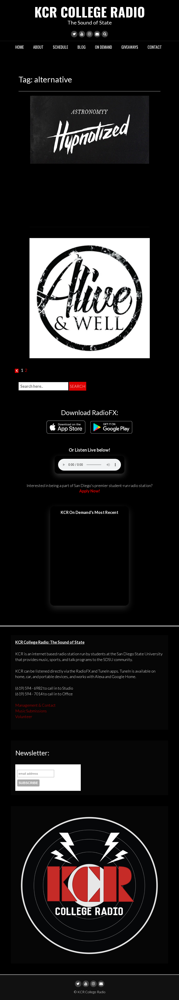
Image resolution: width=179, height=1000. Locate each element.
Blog (81, 47)
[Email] (97, 34)
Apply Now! (89, 491)
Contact (155, 47)
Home (19, 47)
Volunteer (23, 716)
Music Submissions (31, 710)
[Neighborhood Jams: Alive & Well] (89, 297)
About (38, 47)
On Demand (103, 47)
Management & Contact (35, 705)
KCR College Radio (89, 11)
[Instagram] (89, 34)
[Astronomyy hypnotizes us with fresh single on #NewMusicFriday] (89, 129)
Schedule (60, 47)
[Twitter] (74, 34)
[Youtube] (82, 34)
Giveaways (129, 47)
